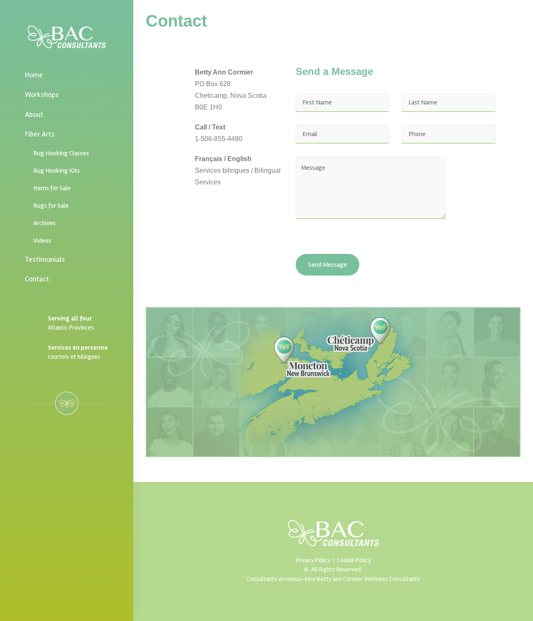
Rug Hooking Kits (56, 170)
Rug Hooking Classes (61, 153)
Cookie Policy (354, 560)
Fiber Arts (40, 134)
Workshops (42, 94)
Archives (44, 223)
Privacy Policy (313, 560)
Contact (37, 278)
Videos (42, 240)
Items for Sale (52, 188)
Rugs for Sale (51, 205)
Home (34, 74)
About (34, 114)
